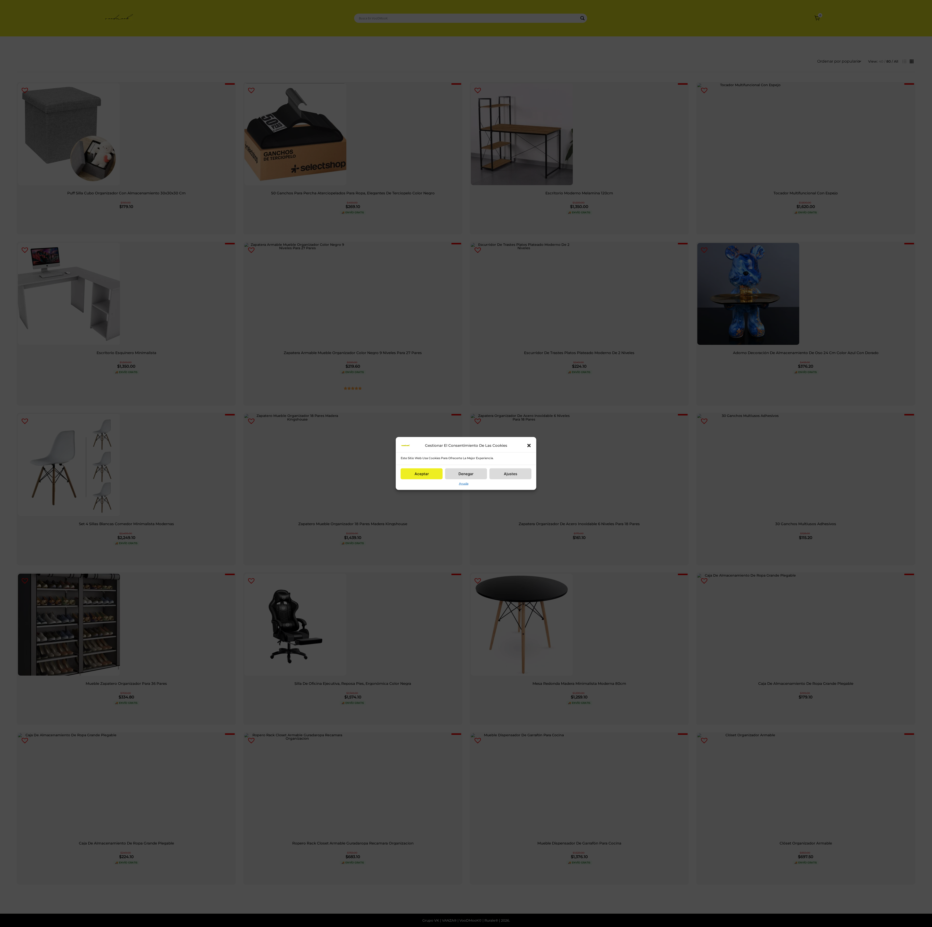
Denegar (466, 473)
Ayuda (463, 483)
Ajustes (510, 473)
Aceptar (422, 473)
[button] (529, 445)
